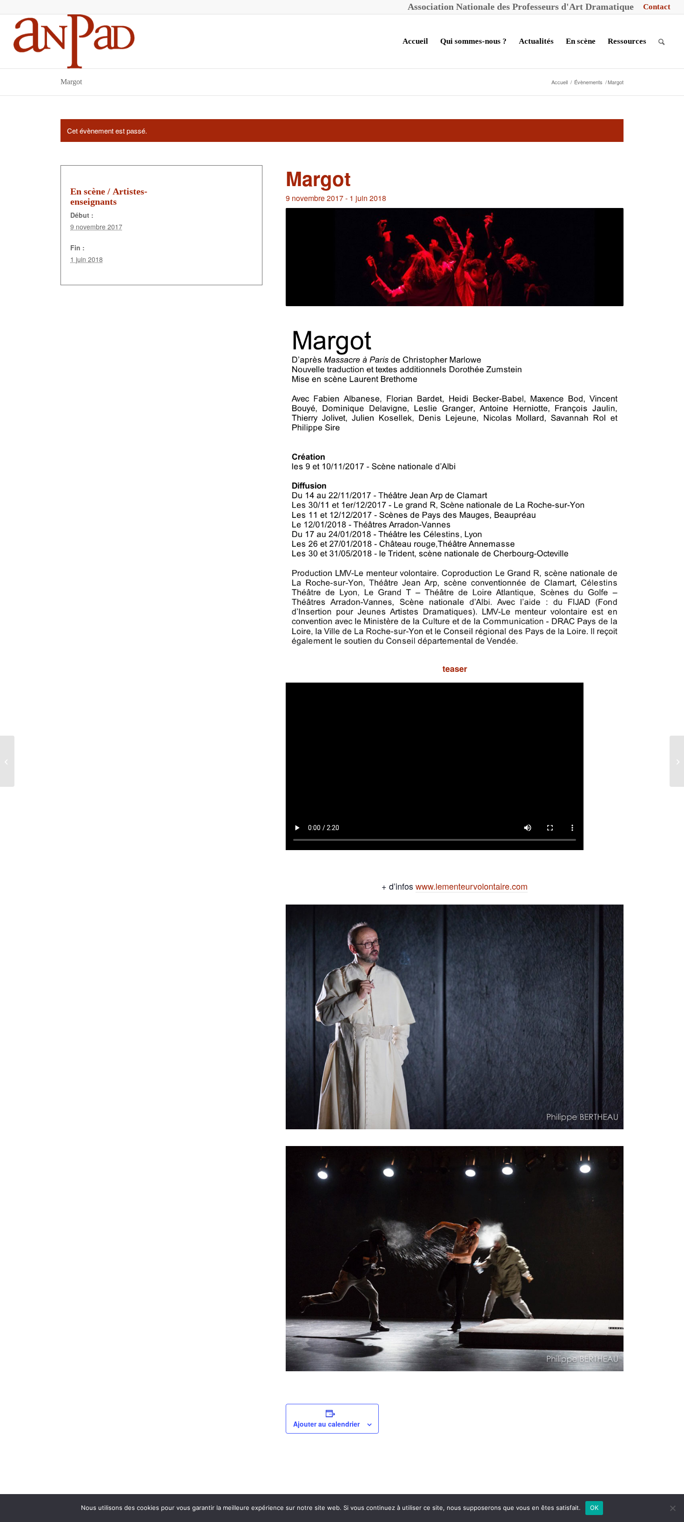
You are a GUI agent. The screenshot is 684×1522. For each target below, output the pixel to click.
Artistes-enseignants (109, 196)
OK (594, 1507)
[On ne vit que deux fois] (677, 761)
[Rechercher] (661, 41)
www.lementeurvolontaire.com (472, 886)
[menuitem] (654, 7)
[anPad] (73, 41)
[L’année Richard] (7, 761)
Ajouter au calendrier (326, 1423)
